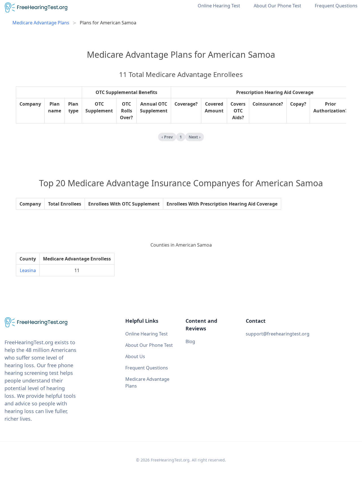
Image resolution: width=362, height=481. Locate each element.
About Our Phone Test (277, 6)
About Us (135, 356)
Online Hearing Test (219, 6)
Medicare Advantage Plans (40, 23)
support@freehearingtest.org (277, 334)
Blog (190, 341)
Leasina (28, 270)
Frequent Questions (336, 6)
